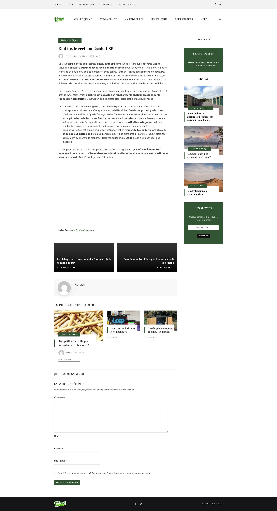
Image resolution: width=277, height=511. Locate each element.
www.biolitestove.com (82, 230)
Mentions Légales (86, 4)
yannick (73, 56)
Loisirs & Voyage (199, 149)
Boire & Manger (184, 19)
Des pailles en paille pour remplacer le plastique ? (74, 343)
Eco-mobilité (197, 186)
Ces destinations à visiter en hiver (197, 192)
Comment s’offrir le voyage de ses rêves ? (199, 155)
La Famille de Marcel (127, 4)
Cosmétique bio (83, 19)
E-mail (58, 448)
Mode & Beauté (108, 19)
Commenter (60, 397)
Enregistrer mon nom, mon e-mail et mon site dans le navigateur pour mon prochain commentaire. (105, 472)
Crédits (70, 4)
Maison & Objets (134, 19)
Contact (57, 4)
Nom (57, 436)
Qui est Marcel (106, 4)
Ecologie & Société (200, 108)
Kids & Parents (159, 19)
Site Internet (60, 460)
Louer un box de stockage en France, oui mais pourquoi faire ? (200, 116)
